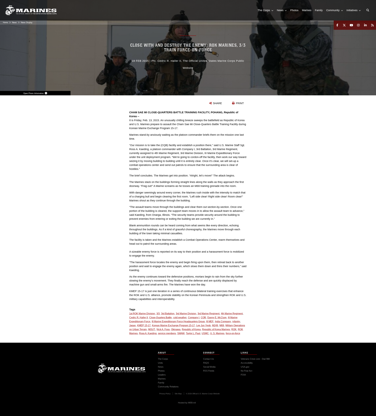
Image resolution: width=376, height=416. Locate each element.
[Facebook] (337, 25)
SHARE (217, 103)
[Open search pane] (368, 10)
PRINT (240, 103)
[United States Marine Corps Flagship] (31, 10)
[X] (344, 25)
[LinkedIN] (365, 25)
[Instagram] (358, 25)
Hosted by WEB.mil (187, 402)
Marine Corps (122, 368)
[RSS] (372, 25)
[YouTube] (351, 25)
